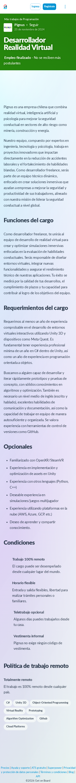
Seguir (34, 25)
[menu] (65, 6)
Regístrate (49, 7)
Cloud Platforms (15, 726)
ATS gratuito (39, 768)
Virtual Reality (14, 710)
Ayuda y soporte (20, 768)
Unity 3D (21, 703)
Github (43, 718)
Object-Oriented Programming (50, 703)
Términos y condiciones (53, 772)
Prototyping (36, 710)
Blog (71, 772)
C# (8, 703)
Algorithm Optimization (20, 718)
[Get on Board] (5, 6)
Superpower (55, 768)
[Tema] (58, 7)
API (38, 776)
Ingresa (35, 7)
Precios (5, 768)
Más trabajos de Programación (21, 19)
